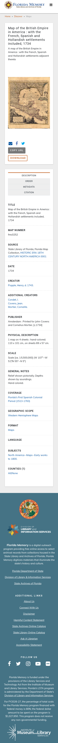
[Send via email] (10, 143)
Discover (18, 16)
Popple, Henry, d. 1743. (21, 285)
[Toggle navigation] (50, 5)
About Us (29, 601)
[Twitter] (18, 664)
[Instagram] (28, 664)
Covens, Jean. (15, 303)
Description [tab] (29, 175)
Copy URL (16, 150)
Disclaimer (29, 613)
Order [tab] (29, 181)
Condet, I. (13, 299)
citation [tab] (29, 192)
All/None (13, 473)
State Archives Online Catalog (29, 626)
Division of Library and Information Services (29, 695)
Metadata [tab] (29, 187)
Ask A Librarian (29, 638)
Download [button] (18, 158)
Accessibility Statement (29, 644)
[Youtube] (38, 664)
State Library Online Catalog (29, 632)
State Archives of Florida (27, 583)
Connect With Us (29, 607)
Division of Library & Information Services (28, 577)
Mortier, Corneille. (18, 306)
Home (7, 16)
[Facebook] (9, 664)
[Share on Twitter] (23, 143)
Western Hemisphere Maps (23, 415)
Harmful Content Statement (29, 620)
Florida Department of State (27, 571)
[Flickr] (48, 664)
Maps (28, 16)
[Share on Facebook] (16, 143)
